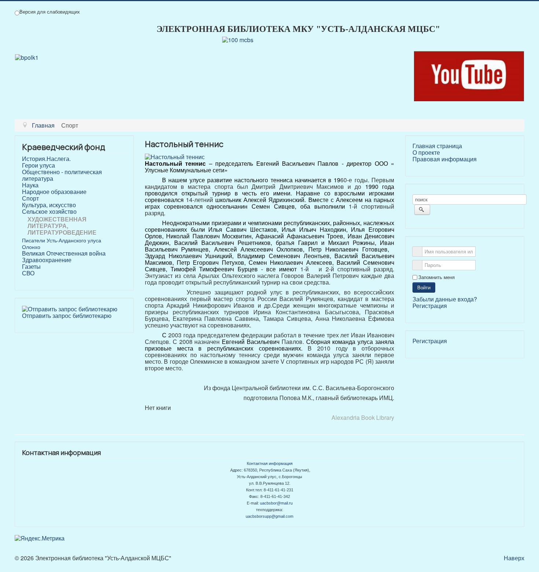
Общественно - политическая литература (62, 175)
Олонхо (31, 246)
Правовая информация (444, 159)
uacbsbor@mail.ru (276, 503)
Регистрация (429, 305)
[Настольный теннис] (175, 156)
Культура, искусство (49, 205)
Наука (30, 185)
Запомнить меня (436, 277)
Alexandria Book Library (362, 417)
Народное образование (54, 191)
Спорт (30, 198)
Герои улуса (38, 165)
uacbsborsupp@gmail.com (269, 516)
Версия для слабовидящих (49, 11)
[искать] (422, 210)
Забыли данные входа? (444, 299)
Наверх (514, 558)
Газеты (31, 266)
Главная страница (437, 146)
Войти (423, 287)
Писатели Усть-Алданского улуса (61, 240)
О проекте (426, 152)
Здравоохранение (47, 260)
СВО (28, 273)
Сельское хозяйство (49, 211)
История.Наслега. (46, 158)
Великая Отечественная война (64, 253)
